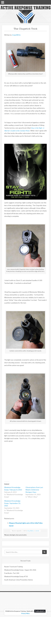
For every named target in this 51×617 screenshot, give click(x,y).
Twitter (45, 2)
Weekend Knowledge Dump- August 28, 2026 (20, 570)
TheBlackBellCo (40, 611)
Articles (37, 531)
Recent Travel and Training (13, 567)
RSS (48, 2)
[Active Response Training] (25, 14)
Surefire (24, 535)
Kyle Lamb (19, 535)
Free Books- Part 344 (11, 573)
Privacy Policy (25, 613)
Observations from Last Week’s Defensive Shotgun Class (34, 489)
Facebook (42, 2)
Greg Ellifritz (16, 35)
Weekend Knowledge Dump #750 (16, 576)
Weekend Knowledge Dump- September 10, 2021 (12, 503)
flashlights (13, 535)
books (7, 535)
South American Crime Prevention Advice (18, 580)
